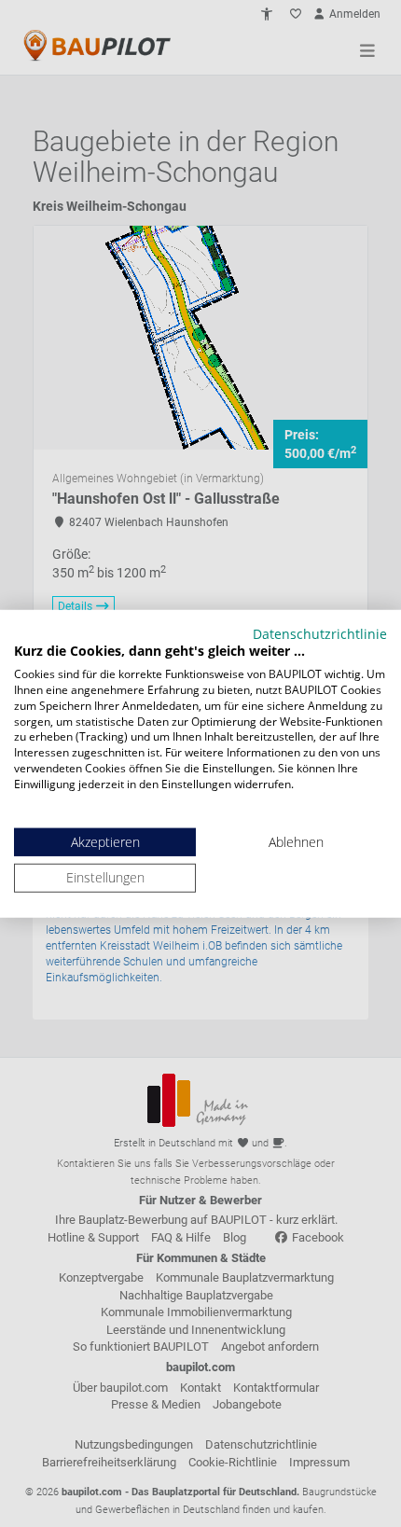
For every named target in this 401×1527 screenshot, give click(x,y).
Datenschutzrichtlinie (320, 633)
